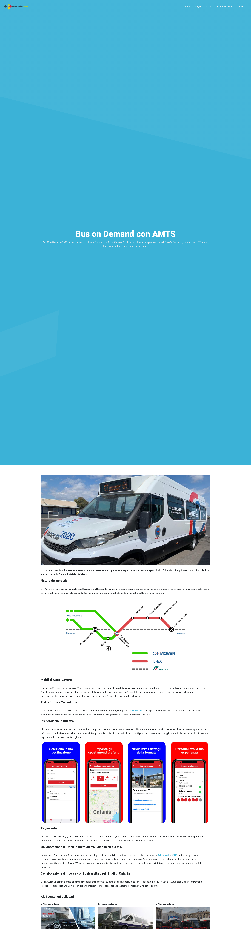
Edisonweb (138, 710)
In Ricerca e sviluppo (50, 904)
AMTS (174, 855)
